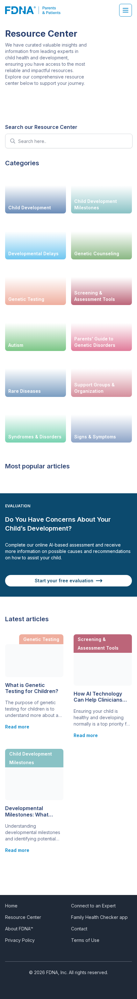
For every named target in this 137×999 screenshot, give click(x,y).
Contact (79, 928)
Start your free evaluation (64, 580)
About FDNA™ (19, 928)
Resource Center (23, 917)
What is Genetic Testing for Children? (31, 688)
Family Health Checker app (99, 917)
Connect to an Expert (93, 905)
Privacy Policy (20, 940)
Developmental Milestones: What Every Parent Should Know (30, 811)
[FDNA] (36, 10)
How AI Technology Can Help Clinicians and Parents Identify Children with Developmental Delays (102, 697)
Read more (17, 726)
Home (11, 905)
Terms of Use (85, 940)
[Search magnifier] (12, 141)
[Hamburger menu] (125, 10)
